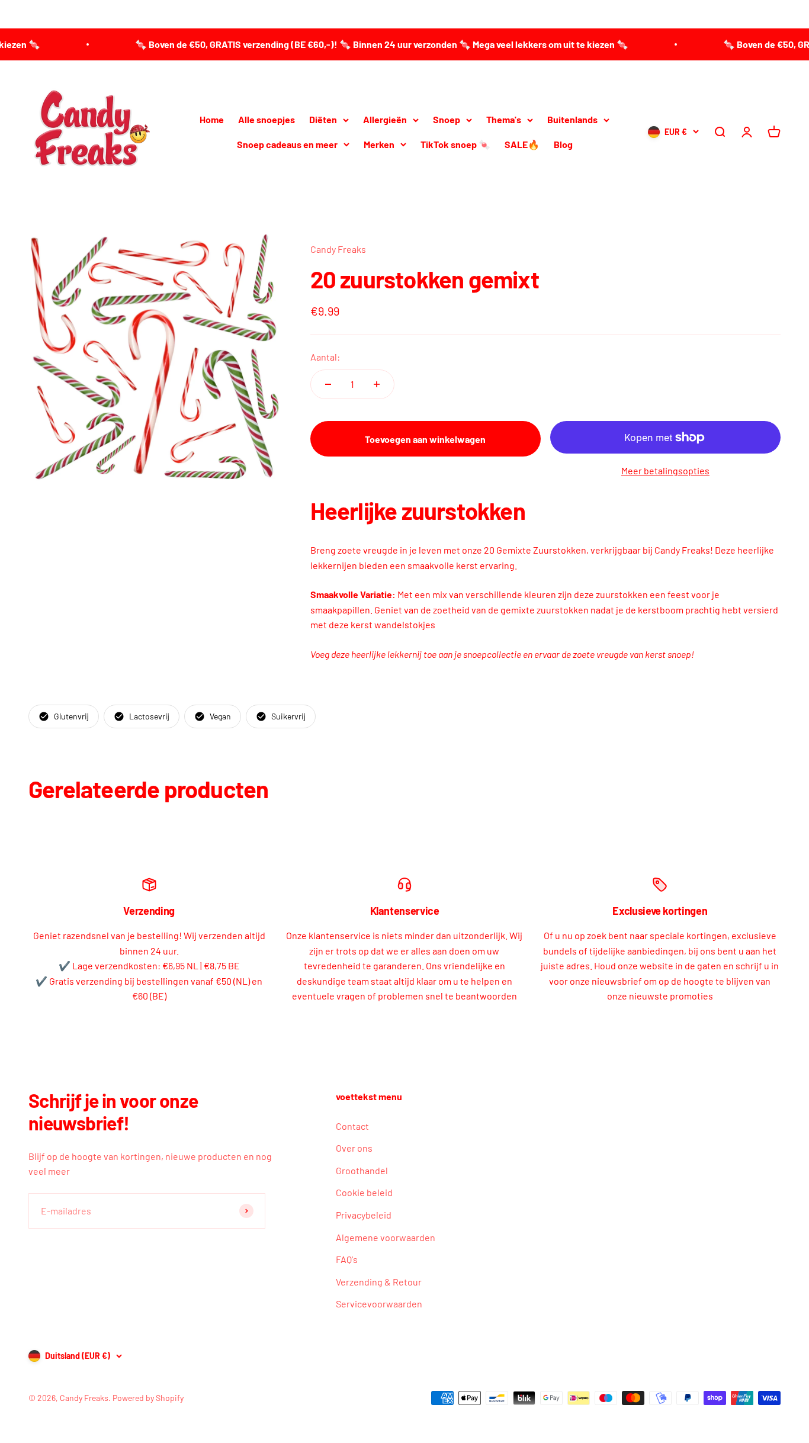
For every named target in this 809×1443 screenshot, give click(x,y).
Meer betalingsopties (665, 470)
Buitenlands (572, 119)
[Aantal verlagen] (328, 384)
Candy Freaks (338, 249)
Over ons (354, 1147)
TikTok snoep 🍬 (455, 144)
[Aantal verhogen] (376, 384)
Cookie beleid (364, 1192)
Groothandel (362, 1170)
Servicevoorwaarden (379, 1303)
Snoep (446, 119)
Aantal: (325, 356)
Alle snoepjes (266, 119)
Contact (352, 1126)
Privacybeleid (363, 1214)
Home (212, 119)
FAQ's (347, 1259)
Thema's (503, 119)
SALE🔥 (522, 144)
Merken (379, 144)
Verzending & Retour (379, 1281)
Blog (563, 144)
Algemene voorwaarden (385, 1237)
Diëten (323, 119)
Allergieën (385, 119)
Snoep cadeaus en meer (287, 144)
